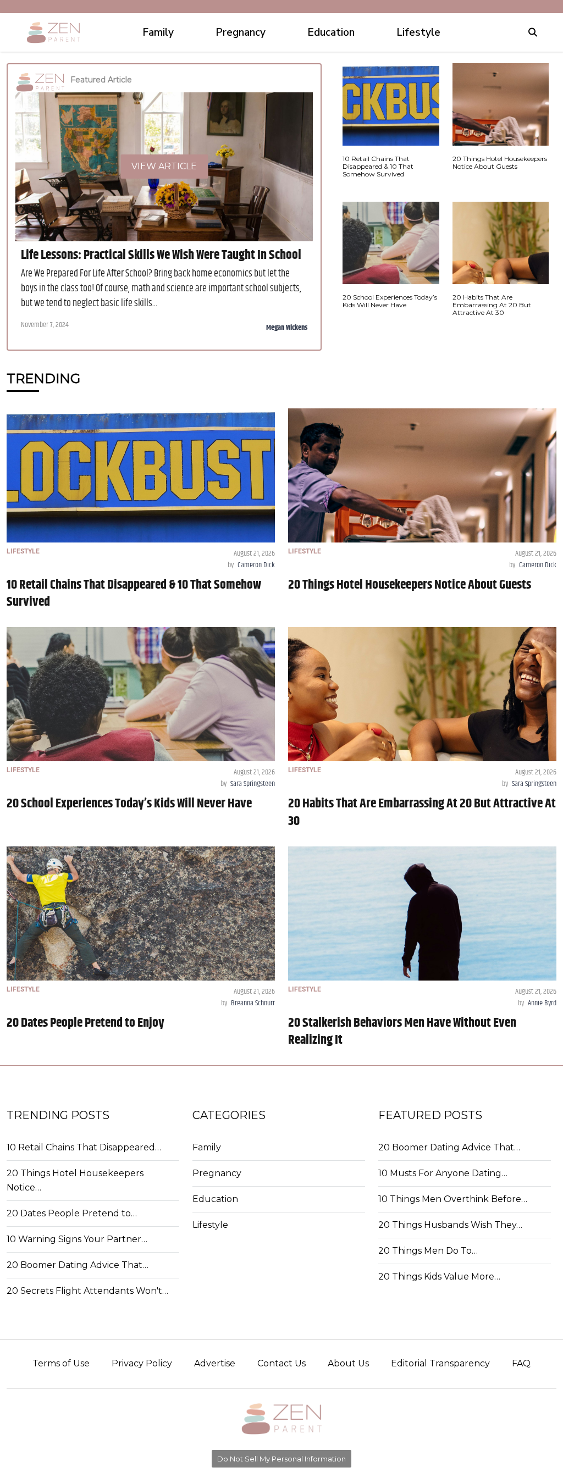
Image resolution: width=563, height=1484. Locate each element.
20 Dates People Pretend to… (72, 1213)
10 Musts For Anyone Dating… (442, 1173)
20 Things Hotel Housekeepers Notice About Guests (409, 585)
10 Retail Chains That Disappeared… (84, 1147)
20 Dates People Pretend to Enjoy (85, 1023)
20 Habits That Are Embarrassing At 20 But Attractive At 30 (422, 812)
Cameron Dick (256, 565)
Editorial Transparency (440, 1363)
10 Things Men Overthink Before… (452, 1199)
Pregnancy (216, 1173)
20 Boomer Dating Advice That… (77, 1265)
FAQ (521, 1363)
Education (215, 1199)
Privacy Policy (142, 1363)
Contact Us (281, 1363)
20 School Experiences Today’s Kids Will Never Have (129, 803)
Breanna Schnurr (253, 1003)
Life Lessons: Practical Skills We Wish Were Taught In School (161, 255)
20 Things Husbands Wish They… (450, 1225)
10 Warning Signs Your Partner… (77, 1239)
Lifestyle (210, 1225)
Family (206, 1147)
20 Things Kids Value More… (439, 1276)
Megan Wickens (286, 328)
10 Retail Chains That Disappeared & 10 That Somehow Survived (134, 593)
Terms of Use (61, 1363)
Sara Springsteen (252, 784)
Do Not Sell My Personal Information (281, 1458)
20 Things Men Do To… (428, 1250)
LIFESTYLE (23, 551)
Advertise (214, 1363)
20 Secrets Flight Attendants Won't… (87, 1291)
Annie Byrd (542, 1003)
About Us (348, 1363)
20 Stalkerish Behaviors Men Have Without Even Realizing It (402, 1031)
